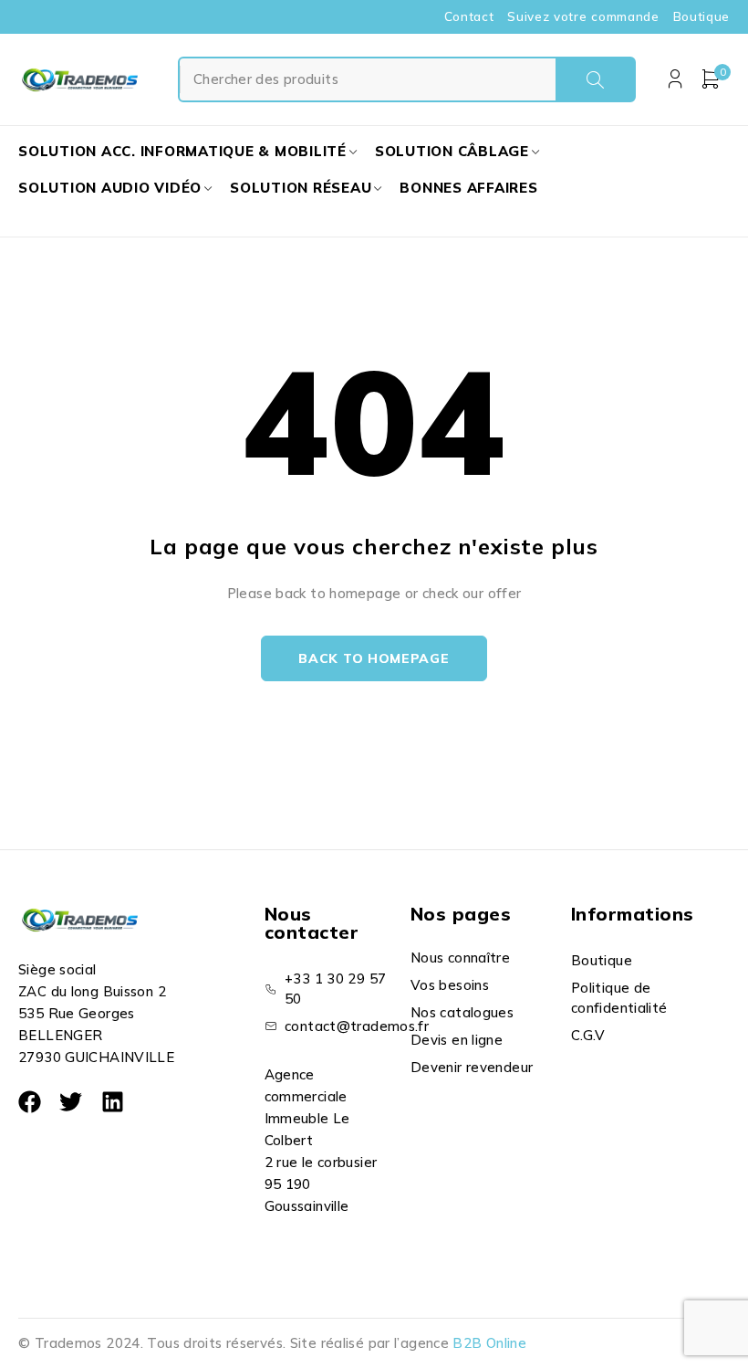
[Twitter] (70, 1101)
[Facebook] (29, 1101)
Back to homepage (373, 658)
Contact (469, 16)
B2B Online (489, 1343)
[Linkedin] (112, 1101)
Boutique (701, 16)
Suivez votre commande (583, 16)
